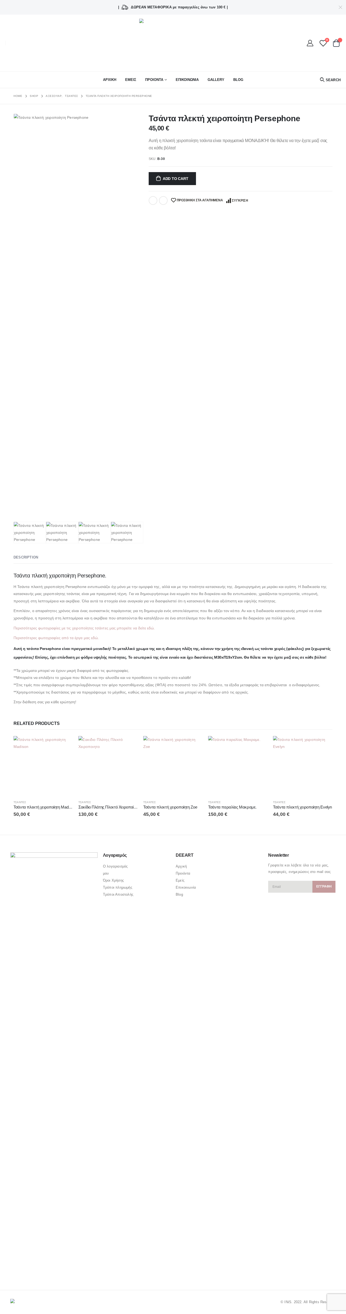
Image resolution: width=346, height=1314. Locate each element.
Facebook (153, 200)
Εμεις (130, 80)
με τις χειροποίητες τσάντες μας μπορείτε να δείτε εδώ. (108, 628)
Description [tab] (26, 557)
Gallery (216, 80)
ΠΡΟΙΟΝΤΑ (154, 80)
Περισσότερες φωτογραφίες (37, 628)
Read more (64, 745)
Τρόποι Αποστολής (118, 894)
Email (163, 200)
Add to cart (175, 178)
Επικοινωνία (186, 887)
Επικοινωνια (187, 80)
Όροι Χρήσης (113, 880)
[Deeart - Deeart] (173, 43)
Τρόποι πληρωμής (117, 887)
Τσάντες (20, 802)
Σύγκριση (240, 200)
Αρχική (181, 866)
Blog (238, 80)
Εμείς (180, 880)
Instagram (36, 1271)
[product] (43, 766)
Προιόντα (183, 873)
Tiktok (46, 1271)
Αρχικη (109, 80)
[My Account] (310, 43)
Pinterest (25, 1271)
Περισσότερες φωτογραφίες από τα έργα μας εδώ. (57, 638)
